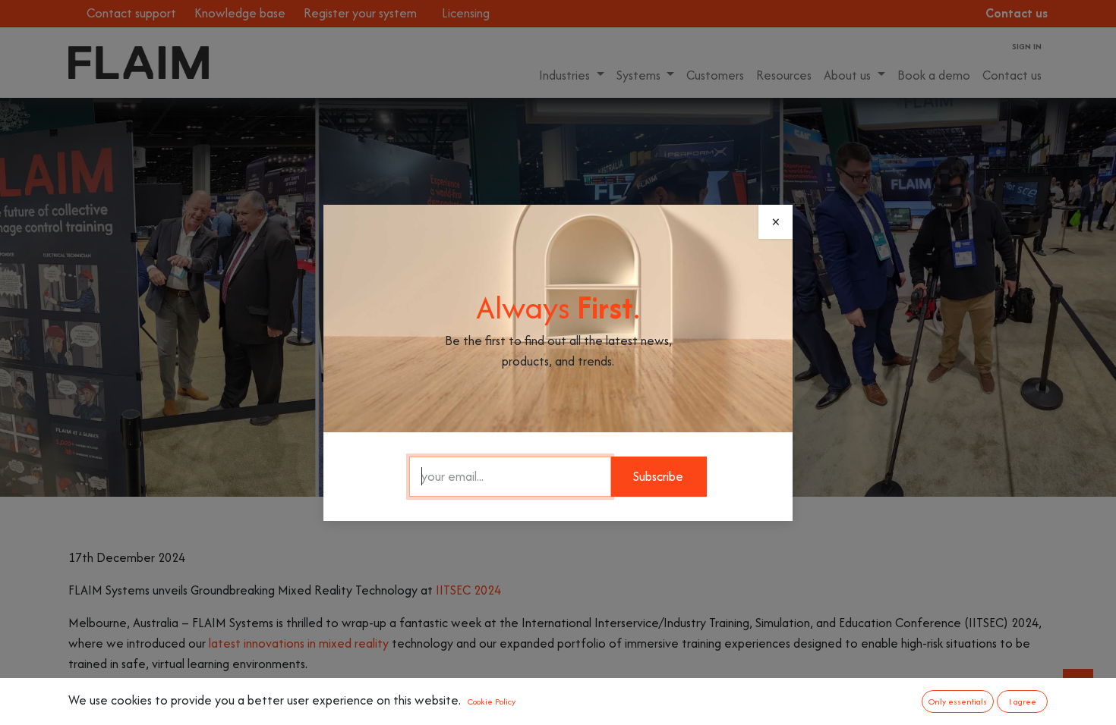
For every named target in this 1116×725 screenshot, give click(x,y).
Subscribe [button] (658, 476)
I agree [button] (1022, 701)
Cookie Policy (491, 701)
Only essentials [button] (957, 701)
